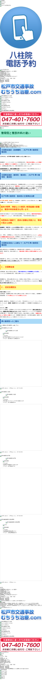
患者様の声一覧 (3, 658)
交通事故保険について (5, 73)
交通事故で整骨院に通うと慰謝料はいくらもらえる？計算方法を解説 (23, 603)
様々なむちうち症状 (4, 79)
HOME (1, 587)
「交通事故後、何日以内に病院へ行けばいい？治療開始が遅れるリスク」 (24, 604)
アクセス (2, 588)
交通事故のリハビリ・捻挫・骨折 (7, 78)
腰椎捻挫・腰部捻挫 (4, 80)
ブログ (1, 82)
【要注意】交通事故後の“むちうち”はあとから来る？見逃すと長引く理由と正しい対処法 (21, 606)
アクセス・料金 (3, 656)
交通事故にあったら (4, 72)
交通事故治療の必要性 (5, 74)
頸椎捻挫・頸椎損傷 (4, 81)
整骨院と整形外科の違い (5, 75)
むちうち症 (2, 77)
